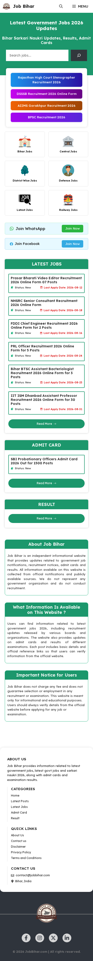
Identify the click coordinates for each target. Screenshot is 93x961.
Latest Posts (20, 801)
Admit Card (19, 812)
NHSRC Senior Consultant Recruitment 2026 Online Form (44, 303)
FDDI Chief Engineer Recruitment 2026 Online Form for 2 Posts (44, 325)
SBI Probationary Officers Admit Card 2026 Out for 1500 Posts (44, 461)
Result (15, 818)
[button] (60, 6)
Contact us (18, 841)
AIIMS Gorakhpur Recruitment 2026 (46, 105)
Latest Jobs (19, 807)
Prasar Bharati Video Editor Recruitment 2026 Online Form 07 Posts (46, 280)
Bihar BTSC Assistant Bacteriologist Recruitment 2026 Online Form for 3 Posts (42, 373)
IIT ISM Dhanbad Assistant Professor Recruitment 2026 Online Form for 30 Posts (44, 400)
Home (15, 795)
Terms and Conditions (26, 858)
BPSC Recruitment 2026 (46, 117)
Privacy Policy (21, 852)
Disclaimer (18, 846)
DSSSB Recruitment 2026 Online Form (47, 94)
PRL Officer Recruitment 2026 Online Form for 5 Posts (42, 348)
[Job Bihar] (6, 6)
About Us (17, 835)
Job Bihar (23, 6)
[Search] (79, 55)
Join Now (72, 228)
